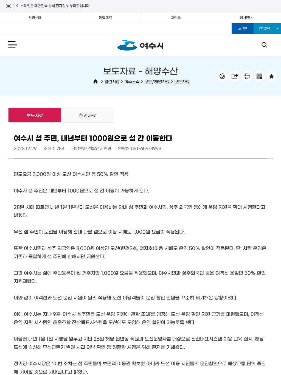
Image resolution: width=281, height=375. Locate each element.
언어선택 (265, 28)
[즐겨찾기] (271, 76)
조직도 (176, 17)
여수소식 (132, 81)
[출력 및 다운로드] (247, 76)
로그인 (242, 28)
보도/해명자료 (157, 81)
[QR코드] (259, 76)
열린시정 (112, 81)
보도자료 (182, 81)
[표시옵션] (222, 76)
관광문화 (35, 17)
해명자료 (87, 115)
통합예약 (105, 17)
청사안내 (246, 17)
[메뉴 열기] (18, 44)
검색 (264, 44)
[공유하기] (234, 76)
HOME (95, 81)
